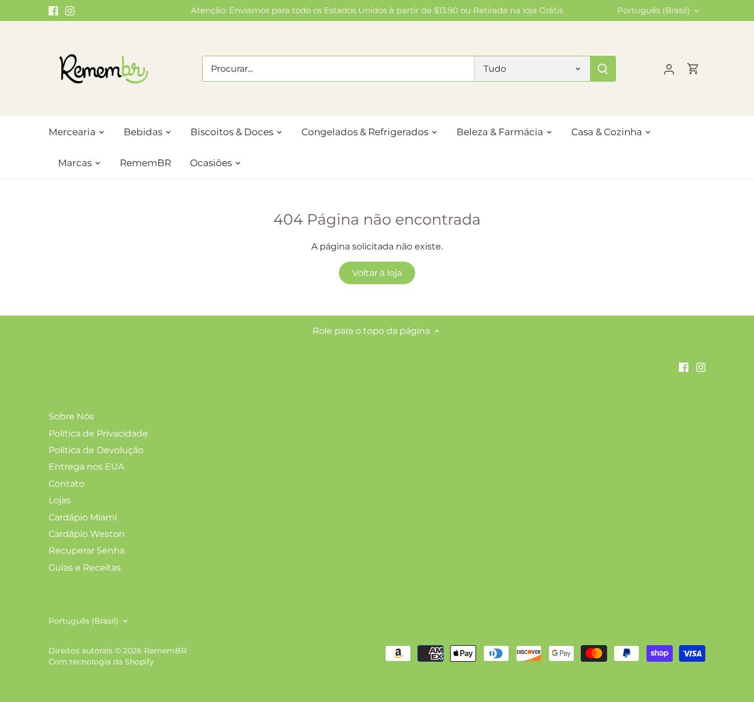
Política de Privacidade (98, 433)
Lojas (60, 500)
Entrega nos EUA (86, 466)
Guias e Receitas (85, 567)
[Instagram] (70, 10)
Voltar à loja (377, 273)
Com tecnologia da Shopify (101, 662)
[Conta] (669, 69)
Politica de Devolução (96, 450)
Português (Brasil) (653, 10)
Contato (66, 483)
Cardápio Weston (87, 534)
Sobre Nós (71, 416)
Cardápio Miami (83, 517)
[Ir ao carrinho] (693, 69)
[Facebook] (53, 10)
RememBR (165, 651)
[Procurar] (603, 68)
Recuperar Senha (87, 550)
